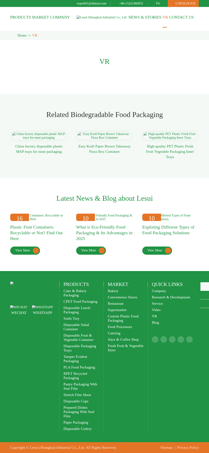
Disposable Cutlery (77, 429)
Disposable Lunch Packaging (76, 310)
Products (20, 17)
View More (26, 250)
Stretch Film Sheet (77, 395)
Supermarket (117, 310)
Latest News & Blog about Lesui (104, 198)
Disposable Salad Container (76, 327)
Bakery (113, 291)
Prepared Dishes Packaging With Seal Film (78, 411)
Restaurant (115, 303)
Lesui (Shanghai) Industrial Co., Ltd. (57, 447)
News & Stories (144, 17)
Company (60, 17)
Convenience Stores (122, 297)
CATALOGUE (183, 3)
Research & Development (171, 297)
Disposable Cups (75, 401)
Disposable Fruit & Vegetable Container (78, 337)
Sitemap (166, 447)
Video (156, 310)
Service (157, 303)
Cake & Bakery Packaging (75, 293)
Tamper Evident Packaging (75, 359)
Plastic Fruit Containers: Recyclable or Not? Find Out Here (36, 232)
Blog (155, 322)
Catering (114, 333)
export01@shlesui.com (91, 3)
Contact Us (181, 17)
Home (22, 35)
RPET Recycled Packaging (75, 376)
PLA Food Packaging (79, 367)
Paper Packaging (75, 422)
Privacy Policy (188, 447)
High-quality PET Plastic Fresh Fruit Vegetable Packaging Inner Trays (170, 151)
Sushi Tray (71, 318)
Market (40, 17)
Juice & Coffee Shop (123, 339)
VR (165, 17)
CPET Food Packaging (80, 301)
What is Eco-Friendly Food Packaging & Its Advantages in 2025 (104, 232)
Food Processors (120, 327)
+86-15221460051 (131, 3)
